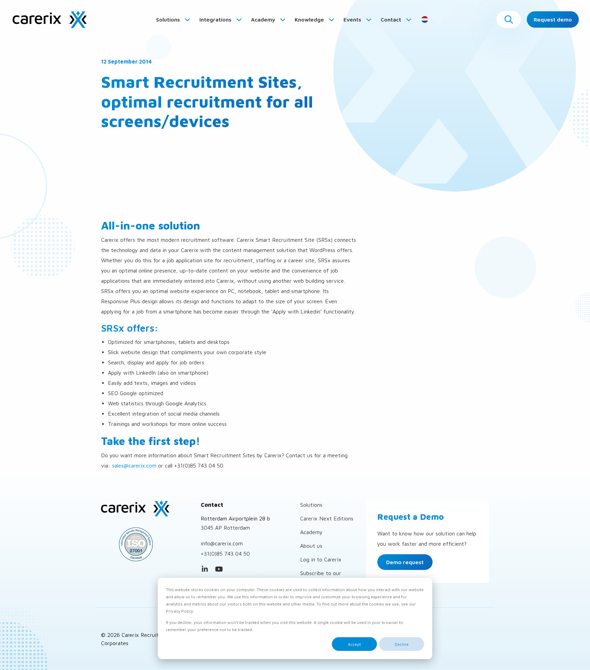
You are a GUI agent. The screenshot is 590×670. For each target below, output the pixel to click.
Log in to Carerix (320, 559)
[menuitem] (173, 19)
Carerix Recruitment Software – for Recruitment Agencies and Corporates (49, 19)
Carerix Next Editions (326, 518)
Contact (392, 19)
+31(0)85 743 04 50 (225, 553)
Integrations (216, 19)
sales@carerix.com (134, 465)
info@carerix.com (222, 543)
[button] (508, 19)
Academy (264, 19)
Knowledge (310, 19)
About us (311, 546)
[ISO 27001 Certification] (146, 544)
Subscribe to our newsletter (320, 577)
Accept (354, 644)
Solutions (168, 19)
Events (353, 19)
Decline (402, 644)
